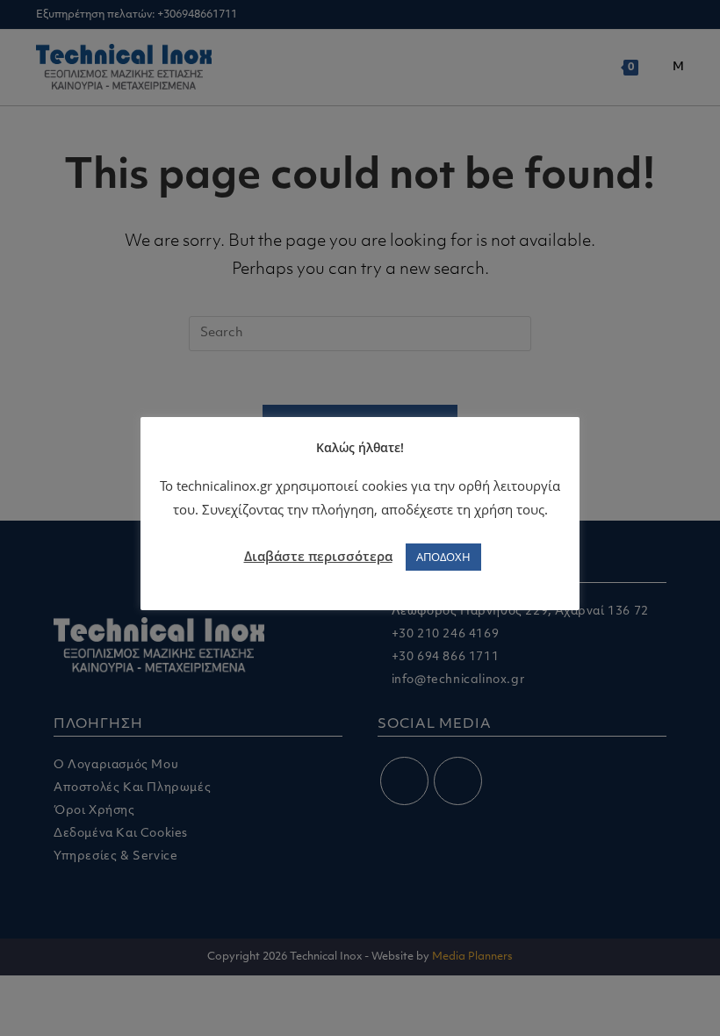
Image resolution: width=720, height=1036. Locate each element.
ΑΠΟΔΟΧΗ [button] (443, 557)
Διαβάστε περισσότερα (318, 556)
